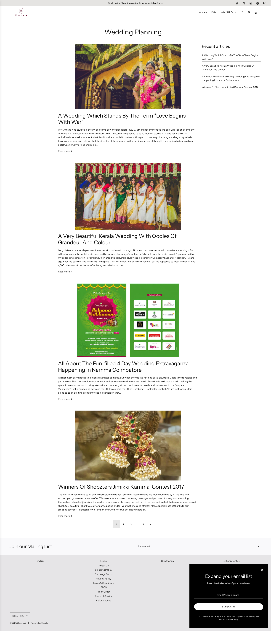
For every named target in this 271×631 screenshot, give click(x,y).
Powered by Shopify (39, 623)
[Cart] (255, 12)
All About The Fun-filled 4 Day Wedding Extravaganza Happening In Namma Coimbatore (123, 366)
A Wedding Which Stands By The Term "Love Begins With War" (122, 118)
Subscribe (229, 606)
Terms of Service (226, 619)
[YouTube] (264, 3)
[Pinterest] (257, 3)
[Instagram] (250, 3)
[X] (244, 3)
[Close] (262, 569)
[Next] (150, 524)
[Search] (242, 12)
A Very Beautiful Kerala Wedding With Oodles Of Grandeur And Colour (117, 239)
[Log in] (248, 12)
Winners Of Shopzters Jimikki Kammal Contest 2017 (121, 486)
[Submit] (258, 546)
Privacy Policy (249, 616)
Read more (64, 151)
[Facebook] (237, 3)
